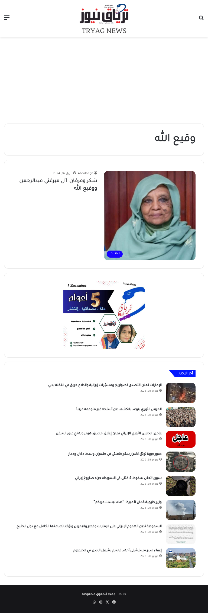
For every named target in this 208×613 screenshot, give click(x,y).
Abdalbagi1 (85, 173)
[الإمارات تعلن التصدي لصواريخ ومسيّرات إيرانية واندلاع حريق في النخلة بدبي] (181, 393)
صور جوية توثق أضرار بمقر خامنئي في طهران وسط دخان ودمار (115, 454)
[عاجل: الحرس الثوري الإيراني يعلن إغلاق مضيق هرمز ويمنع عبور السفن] (181, 439)
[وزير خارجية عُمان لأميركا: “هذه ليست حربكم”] (181, 510)
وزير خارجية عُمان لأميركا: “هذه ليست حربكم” (127, 502)
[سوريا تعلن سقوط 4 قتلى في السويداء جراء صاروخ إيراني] (181, 486)
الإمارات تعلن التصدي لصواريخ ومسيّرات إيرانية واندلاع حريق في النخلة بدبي (105, 385)
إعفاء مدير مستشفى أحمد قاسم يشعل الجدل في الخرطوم (117, 551)
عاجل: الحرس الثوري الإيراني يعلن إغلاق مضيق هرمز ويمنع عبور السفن (109, 434)
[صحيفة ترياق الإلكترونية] (104, 18)
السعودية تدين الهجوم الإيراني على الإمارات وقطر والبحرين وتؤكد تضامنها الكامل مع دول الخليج (89, 526)
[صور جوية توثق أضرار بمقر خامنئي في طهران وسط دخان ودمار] (181, 462)
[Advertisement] (104, 80)
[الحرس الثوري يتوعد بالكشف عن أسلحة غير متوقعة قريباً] (181, 417)
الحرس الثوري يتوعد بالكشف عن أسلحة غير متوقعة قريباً (119, 409)
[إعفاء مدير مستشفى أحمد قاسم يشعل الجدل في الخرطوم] (181, 558)
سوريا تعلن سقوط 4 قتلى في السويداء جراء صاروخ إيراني (118, 478)
